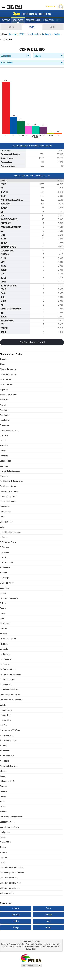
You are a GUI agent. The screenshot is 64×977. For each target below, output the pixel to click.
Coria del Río (5, 512)
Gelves (3, 603)
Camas (3, 451)
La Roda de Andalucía (9, 690)
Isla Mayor (4, 644)
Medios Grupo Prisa (31, 965)
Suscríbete (50, 7)
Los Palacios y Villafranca (10, 730)
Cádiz (48, 908)
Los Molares (5, 725)
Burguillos (4, 445)
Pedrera (3, 791)
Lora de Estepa (6, 710)
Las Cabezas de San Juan (10, 695)
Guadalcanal (5, 623)
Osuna (2, 776)
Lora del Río (5, 715)
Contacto (4, 944)
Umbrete (3, 857)
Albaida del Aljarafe (8, 369)
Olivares (3, 771)
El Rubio (3, 573)
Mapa (37, 947)
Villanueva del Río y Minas (10, 883)
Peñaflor (3, 796)
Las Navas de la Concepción (12, 700)
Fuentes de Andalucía (9, 598)
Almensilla (4, 400)
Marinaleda (4, 751)
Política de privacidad (52, 944)
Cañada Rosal (5, 461)
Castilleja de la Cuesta (9, 491)
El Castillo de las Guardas (10, 532)
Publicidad (30, 944)
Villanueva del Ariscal (9, 878)
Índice (28, 949)
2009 (52, 27)
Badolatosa (4, 420)
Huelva (16, 921)
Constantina (5, 506)
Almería (15, 908)
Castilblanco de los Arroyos (11, 481)
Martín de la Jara (7, 756)
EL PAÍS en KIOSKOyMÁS (50, 947)
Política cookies (8, 947)
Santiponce (5, 832)
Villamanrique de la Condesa (12, 873)
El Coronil (4, 537)
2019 (11, 27)
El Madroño (4, 552)
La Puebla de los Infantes (10, 674)
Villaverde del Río (7, 893)
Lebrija (3, 705)
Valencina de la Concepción (11, 867)
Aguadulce (4, 359)
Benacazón (4, 425)
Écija (2, 527)
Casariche (4, 476)
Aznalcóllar (4, 415)
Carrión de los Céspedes (10, 471)
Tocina (3, 847)
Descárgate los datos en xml (32, 342)
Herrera (3, 634)
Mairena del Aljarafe (8, 740)
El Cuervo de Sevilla (8, 542)
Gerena (3, 608)
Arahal (3, 405)
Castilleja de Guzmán (8, 486)
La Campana (5, 654)
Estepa (3, 593)
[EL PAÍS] (14, 6)
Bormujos (4, 435)
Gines (2, 618)
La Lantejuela (5, 659)
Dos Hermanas (6, 522)
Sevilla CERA (5, 842)
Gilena (2, 613)
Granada (48, 914)
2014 (31, 27)
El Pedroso (4, 557)
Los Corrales (5, 720)
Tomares (3, 852)
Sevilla (3, 837)
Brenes (3, 440)
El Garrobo (4, 547)
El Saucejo (4, 578)
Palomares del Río (7, 781)
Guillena (3, 629)
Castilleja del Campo (8, 496)
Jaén (48, 921)
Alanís (2, 364)
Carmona (4, 466)
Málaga (16, 927)
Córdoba (16, 914)
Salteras (3, 812)
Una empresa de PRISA (31, 958)
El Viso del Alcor (6, 583)
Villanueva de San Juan (9, 888)
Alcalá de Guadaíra (8, 374)
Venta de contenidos (16, 944)
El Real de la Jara (7, 562)
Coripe (3, 517)
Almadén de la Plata (8, 395)
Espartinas (4, 588)
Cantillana (4, 456)
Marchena (4, 745)
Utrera (2, 862)
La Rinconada (5, 684)
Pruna (2, 806)
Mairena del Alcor (7, 735)
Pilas (2, 801)
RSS (33, 949)
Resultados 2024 (33, 20)
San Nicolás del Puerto (9, 827)
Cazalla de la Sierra (8, 501)
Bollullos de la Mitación (9, 430)
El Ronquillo (5, 567)
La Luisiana (5, 664)
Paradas (3, 786)
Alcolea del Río (6, 384)
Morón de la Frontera (8, 766)
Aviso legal (39, 944)
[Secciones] (3, 6)
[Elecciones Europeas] (32, 13)
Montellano (4, 761)
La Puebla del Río (7, 679)
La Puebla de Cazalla (8, 669)
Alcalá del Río (5, 379)
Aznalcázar (4, 410)
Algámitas (4, 390)
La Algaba (4, 649)
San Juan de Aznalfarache (11, 817)
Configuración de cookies (25, 947)
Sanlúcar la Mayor (7, 822)
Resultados (18, 20)
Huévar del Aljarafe (8, 639)
